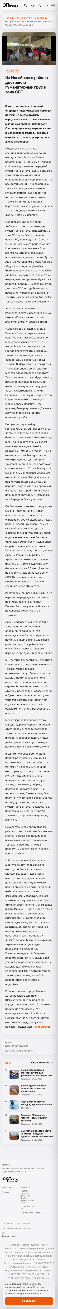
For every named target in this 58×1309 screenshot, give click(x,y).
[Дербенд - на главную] (15, 5)
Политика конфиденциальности (16, 1229)
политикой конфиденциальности (23, 1293)
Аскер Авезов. (42, 1026)
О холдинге (7, 1223)
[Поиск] (26, 6)
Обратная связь (23, 1223)
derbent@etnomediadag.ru (31, 1213)
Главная (5, 1192)
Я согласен (29, 1301)
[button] (53, 6)
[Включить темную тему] (33, 6)
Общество (12, 71)
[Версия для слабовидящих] (40, 5)
